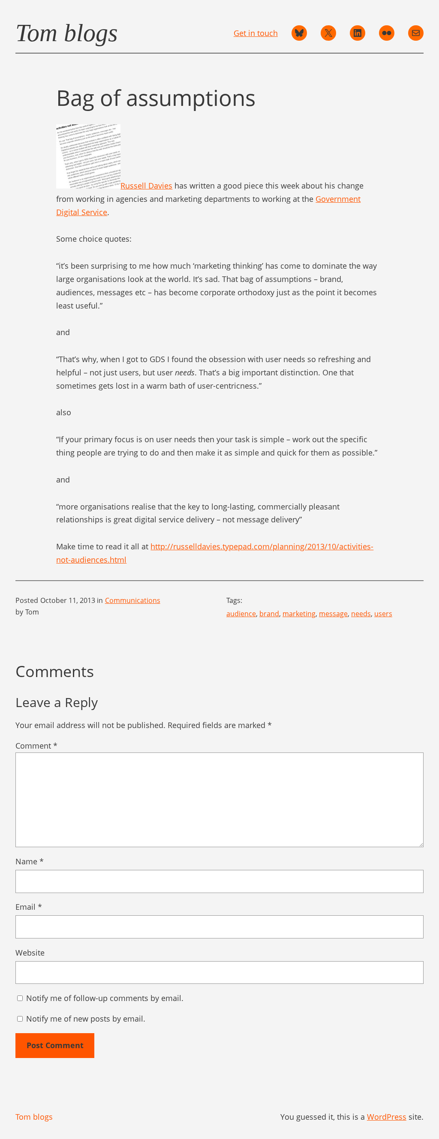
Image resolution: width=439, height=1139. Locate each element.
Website (30, 952)
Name (29, 861)
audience (241, 613)
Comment (36, 745)
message (333, 613)
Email (28, 907)
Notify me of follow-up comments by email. (104, 998)
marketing (299, 613)
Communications (132, 600)
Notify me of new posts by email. (85, 1018)
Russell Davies (146, 185)
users (383, 613)
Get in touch (256, 33)
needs (361, 613)
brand (269, 613)
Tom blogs (66, 33)
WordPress (386, 1117)
